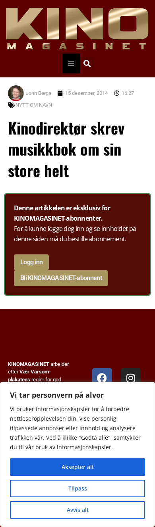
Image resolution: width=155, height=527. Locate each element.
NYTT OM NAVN (33, 105)
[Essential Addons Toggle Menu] (71, 63)
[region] (77, 454)
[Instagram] (131, 378)
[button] (86, 63)
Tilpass (77, 488)
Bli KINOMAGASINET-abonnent (61, 278)
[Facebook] (102, 378)
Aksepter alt (78, 467)
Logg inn (31, 262)
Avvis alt (78, 510)
